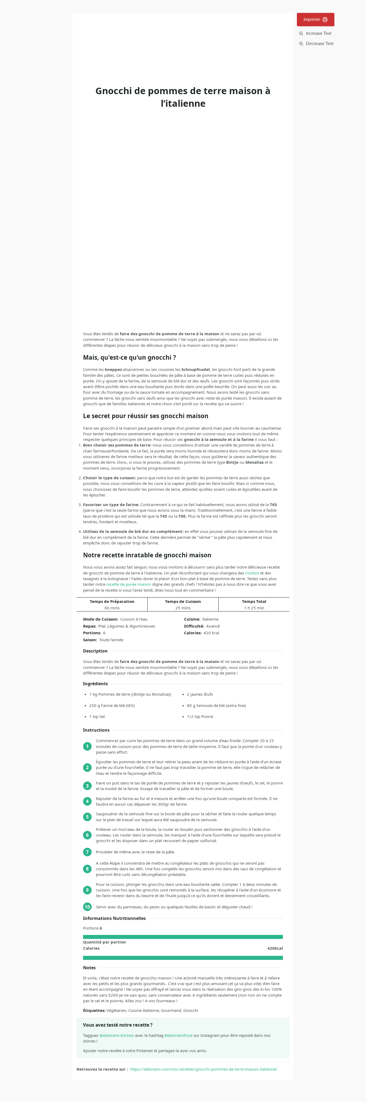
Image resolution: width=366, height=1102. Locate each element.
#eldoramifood (178, 1035)
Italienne (210, 619)
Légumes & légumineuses (131, 626)
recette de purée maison (128, 584)
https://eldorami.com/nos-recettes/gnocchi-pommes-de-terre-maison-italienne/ (203, 1069)
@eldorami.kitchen (116, 1035)
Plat (101, 626)
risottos (252, 573)
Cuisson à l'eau (133, 619)
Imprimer (312, 19)
